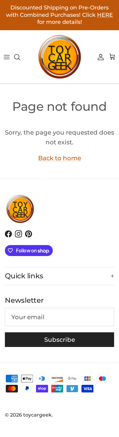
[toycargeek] (59, 57)
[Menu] (6, 57)
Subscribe (59, 339)
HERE (105, 15)
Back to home (59, 158)
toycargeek (37, 415)
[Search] (20, 57)
